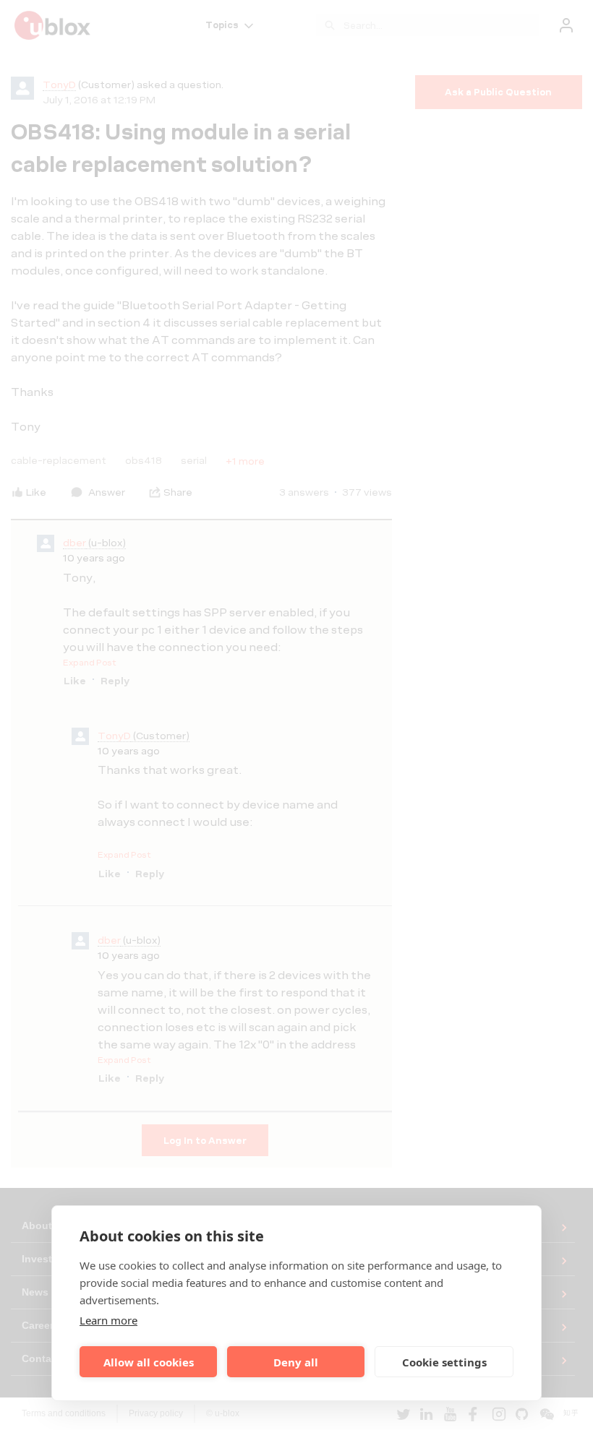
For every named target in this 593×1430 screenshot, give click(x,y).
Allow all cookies (148, 1362)
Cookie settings (444, 1362)
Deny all (295, 1362)
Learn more (108, 1320)
